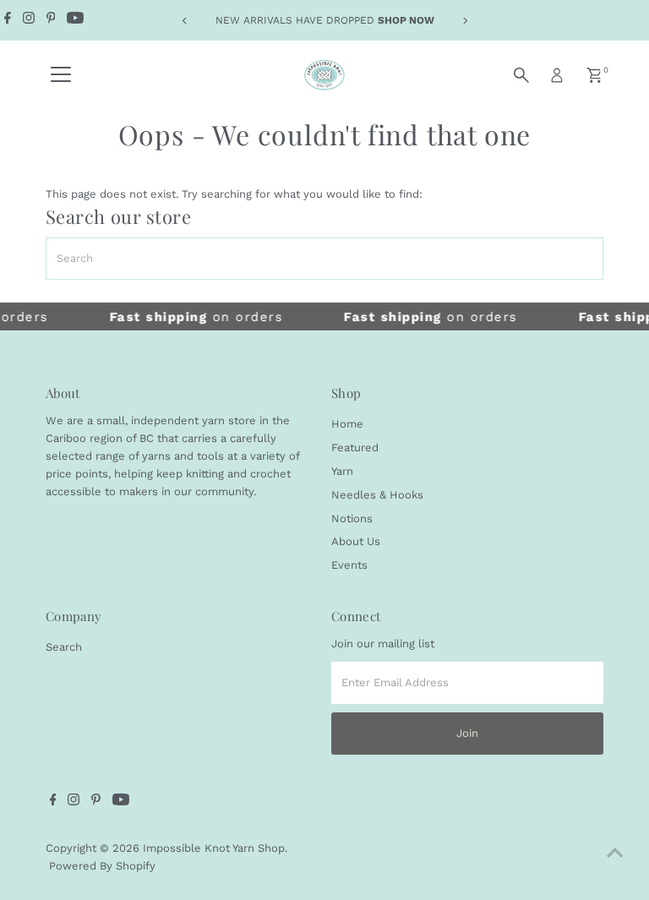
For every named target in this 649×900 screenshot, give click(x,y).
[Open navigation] (61, 75)
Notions (352, 518)
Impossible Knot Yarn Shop (214, 848)
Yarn (342, 471)
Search (64, 647)
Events (349, 565)
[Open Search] (521, 75)
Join (467, 733)
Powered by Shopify (102, 865)
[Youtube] (75, 20)
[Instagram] (29, 20)
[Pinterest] (51, 20)
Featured (355, 447)
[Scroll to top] (615, 853)
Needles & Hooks (377, 494)
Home (347, 423)
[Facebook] (7, 20)
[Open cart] (594, 75)
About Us (355, 541)
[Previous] (185, 21)
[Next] (464, 21)
